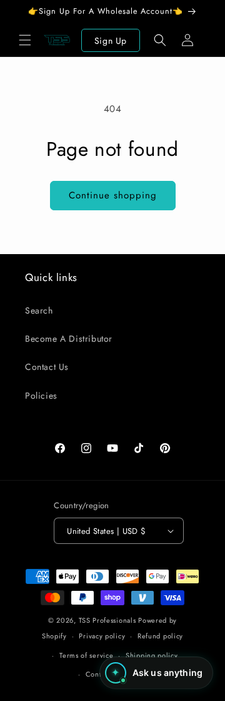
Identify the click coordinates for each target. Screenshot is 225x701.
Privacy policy (102, 636)
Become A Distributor (68, 338)
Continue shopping (113, 195)
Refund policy (160, 636)
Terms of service (86, 655)
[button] (25, 40)
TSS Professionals (107, 620)
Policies (41, 395)
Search (39, 310)
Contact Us (47, 367)
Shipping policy (152, 655)
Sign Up (110, 40)
